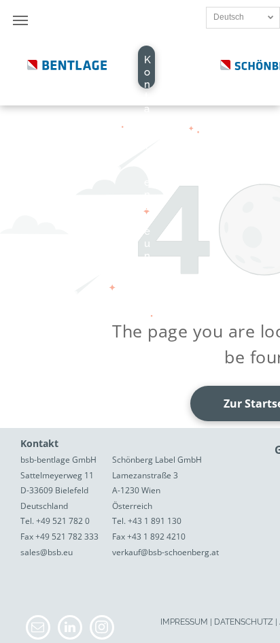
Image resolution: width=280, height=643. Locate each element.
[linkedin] (70, 629)
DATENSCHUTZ (243, 622)
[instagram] (102, 629)
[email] (38, 629)
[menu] (20, 20)
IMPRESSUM (184, 622)
